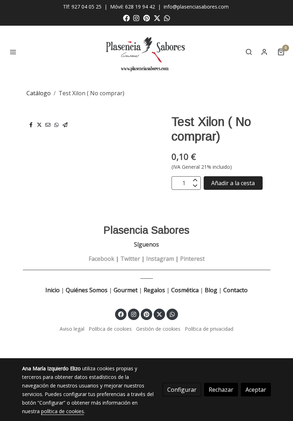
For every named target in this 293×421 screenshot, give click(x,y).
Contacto (235, 290)
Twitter (130, 259)
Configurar (182, 390)
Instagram (160, 259)
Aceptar (255, 390)
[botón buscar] (249, 51)
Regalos (153, 290)
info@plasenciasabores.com (197, 6)
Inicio (52, 290)
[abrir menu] (13, 51)
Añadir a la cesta (233, 183)
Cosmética (185, 290)
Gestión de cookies (158, 328)
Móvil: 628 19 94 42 (132, 6)
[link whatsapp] (167, 17)
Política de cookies (110, 328)
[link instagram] (136, 17)
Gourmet (126, 290)
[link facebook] (126, 17)
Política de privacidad (209, 328)
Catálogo (38, 93)
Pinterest (192, 259)
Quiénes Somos (87, 290)
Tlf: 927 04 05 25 (82, 6)
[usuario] (264, 51)
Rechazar (221, 390)
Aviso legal (72, 328)
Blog (211, 290)
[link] (146, 51)
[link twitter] (157, 17)
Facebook (101, 259)
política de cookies (62, 411)
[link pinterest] (146, 17)
